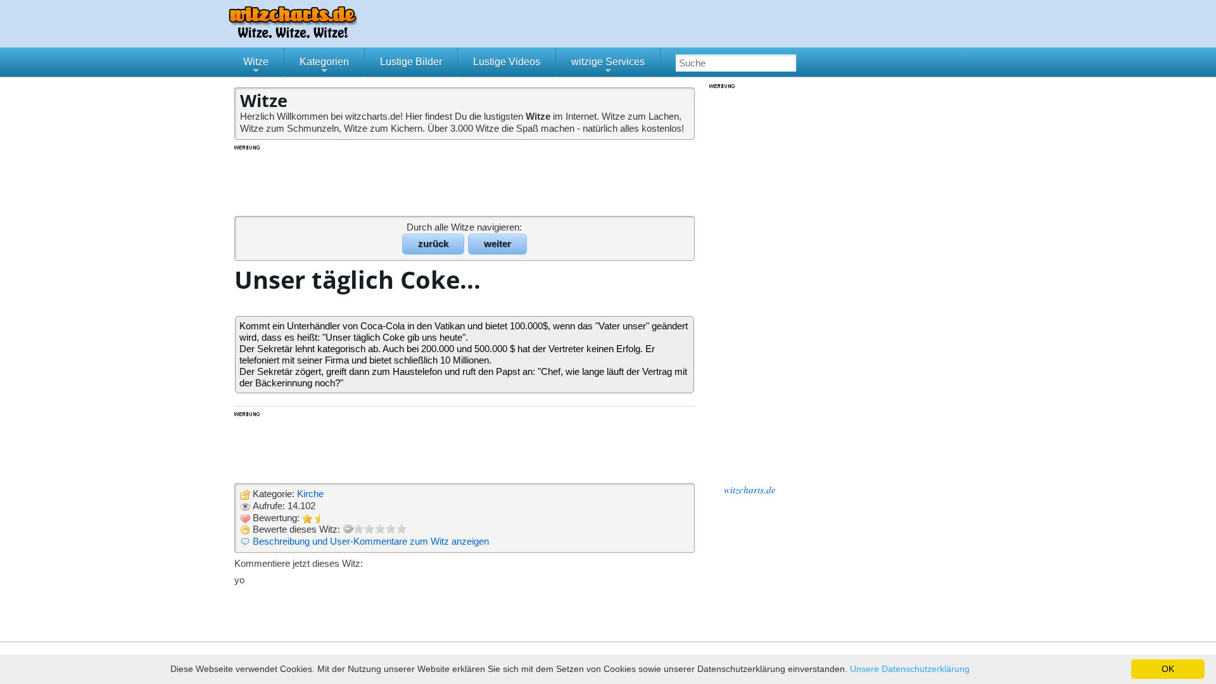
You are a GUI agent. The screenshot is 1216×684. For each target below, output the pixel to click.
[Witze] (292, 34)
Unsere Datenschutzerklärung (910, 669)
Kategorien (324, 66)
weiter (497, 243)
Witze (256, 66)
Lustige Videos (506, 61)
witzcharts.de (750, 489)
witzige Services (608, 66)
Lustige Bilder (411, 61)
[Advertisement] (465, 179)
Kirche (310, 493)
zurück (433, 243)
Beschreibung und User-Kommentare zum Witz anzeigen (371, 541)
